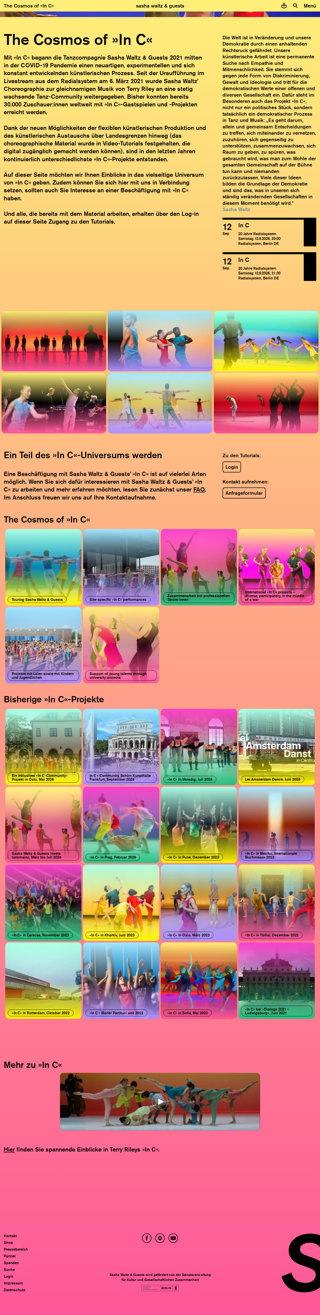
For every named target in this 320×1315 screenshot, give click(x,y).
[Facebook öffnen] (147, 1238)
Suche (9, 1269)
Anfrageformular (244, 493)
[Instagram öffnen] (160, 1238)
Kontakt (10, 1235)
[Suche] (295, 6)
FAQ (199, 489)
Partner (10, 1256)
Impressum (13, 1283)
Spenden (11, 1262)
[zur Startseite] (160, 6)
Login (232, 467)
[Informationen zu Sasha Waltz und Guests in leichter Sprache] (284, 6)
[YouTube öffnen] (173, 1238)
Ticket (310, 232)
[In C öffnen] (263, 234)
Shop (8, 1242)
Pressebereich (16, 1249)
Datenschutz (15, 1289)
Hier (9, 1149)
